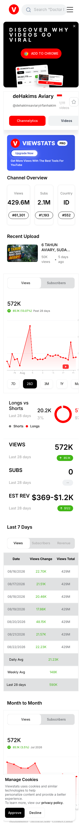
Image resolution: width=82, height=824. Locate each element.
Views (25, 283)
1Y (62, 384)
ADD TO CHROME (44, 53)
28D (30, 384)
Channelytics (27, 121)
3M (46, 384)
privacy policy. (52, 803)
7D (13, 384)
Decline (35, 813)
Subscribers (56, 283)
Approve (14, 813)
